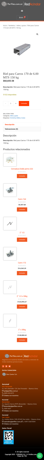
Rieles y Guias (20, 118)
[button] (22, 10)
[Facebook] (6, 366)
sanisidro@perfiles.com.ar (13, 422)
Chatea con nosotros (11, 424)
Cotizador (24, 103)
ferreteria (11, 26)
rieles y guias (21, 26)
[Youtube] (9, 366)
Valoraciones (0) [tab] (11, 129)
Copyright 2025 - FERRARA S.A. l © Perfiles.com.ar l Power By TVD (22, 455)
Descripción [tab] (9, 124)
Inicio (5, 26)
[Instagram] (3, 366)
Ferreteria (13, 118)
